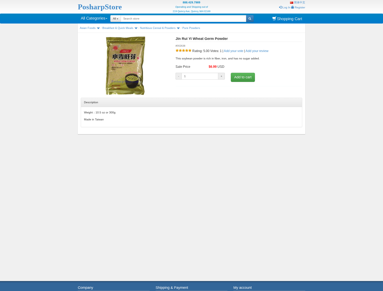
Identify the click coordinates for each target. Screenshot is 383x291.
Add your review (257, 51)
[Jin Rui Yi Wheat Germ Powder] (125, 66)
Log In (286, 7)
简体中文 (299, 2)
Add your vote (233, 51)
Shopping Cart (289, 19)
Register (300, 7)
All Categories (93, 18)
